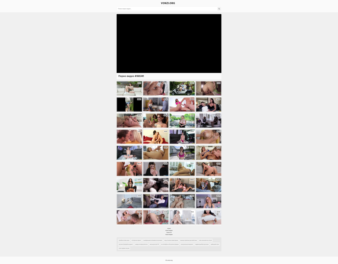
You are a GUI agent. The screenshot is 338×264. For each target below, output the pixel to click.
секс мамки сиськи (124, 248)
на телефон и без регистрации (170, 244)
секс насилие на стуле (205, 240)
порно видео (169, 230)
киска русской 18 (154, 244)
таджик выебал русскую (202, 244)
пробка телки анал (124, 240)
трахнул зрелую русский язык (188, 240)
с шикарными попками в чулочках (152, 240)
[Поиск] (219, 9)
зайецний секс (215, 244)
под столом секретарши (171, 240)
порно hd (169, 232)
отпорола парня (136, 240)
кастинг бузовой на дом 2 (126, 244)
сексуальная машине (187, 244)
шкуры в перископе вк (141, 244)
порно (169, 228)
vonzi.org (168, 3)
